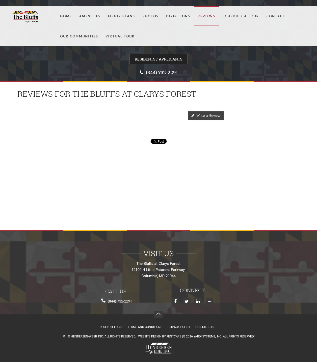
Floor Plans (121, 16)
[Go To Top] (158, 314)
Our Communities (79, 36)
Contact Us (204, 327)
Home (66, 16)
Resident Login (111, 327)
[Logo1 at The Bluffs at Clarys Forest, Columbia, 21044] (26, 16)
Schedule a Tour (241, 16)
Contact (275, 16)
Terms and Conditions (145, 327)
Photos (150, 16)
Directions (178, 16)
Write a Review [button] (207, 115)
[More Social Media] (209, 301)
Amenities (90, 16)
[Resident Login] (158, 59)
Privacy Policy (178, 327)
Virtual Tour (120, 36)
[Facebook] (175, 301)
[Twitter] (186, 301)
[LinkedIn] (198, 301)
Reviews (206, 16)
